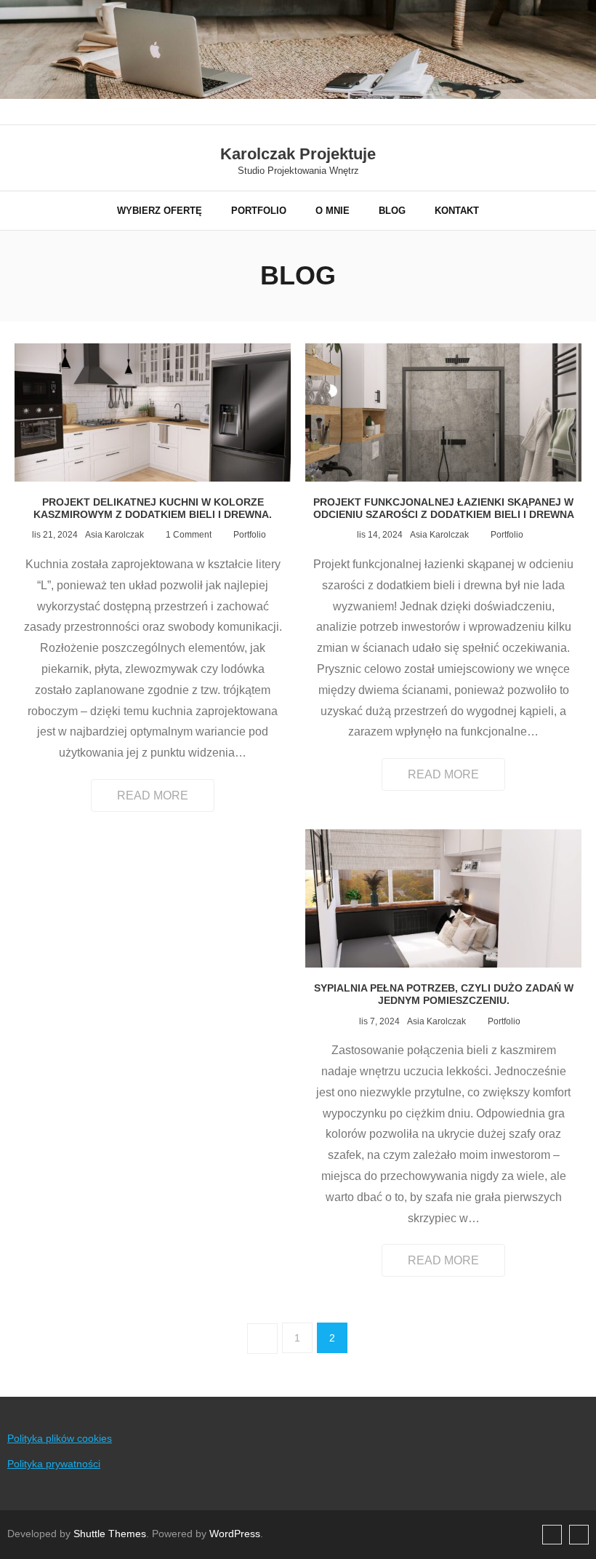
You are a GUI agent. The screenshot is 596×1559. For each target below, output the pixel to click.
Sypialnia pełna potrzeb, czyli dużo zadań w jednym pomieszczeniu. (443, 994)
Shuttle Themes (109, 1533)
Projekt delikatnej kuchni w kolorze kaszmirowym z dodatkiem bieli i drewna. (152, 508)
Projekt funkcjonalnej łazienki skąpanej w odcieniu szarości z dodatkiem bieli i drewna (443, 508)
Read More (152, 795)
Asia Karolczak (114, 535)
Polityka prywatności (53, 1464)
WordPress (234, 1533)
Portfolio (249, 535)
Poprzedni (262, 1338)
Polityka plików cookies (59, 1438)
